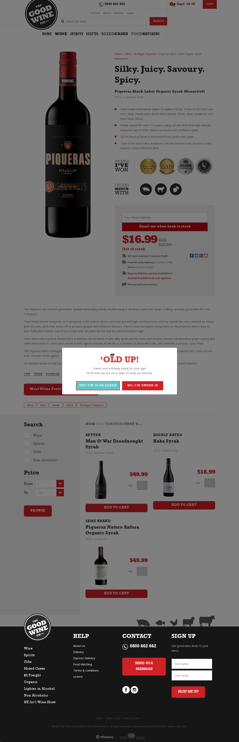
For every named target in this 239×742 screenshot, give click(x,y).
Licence (78, 676)
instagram (134, 689)
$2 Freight (32, 675)
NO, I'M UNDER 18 (142, 385)
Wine (28, 649)
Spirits (29, 655)
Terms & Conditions (86, 670)
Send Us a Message (144, 666)
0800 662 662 (143, 646)
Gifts (27, 662)
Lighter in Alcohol (39, 689)
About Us (79, 646)
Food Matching (82, 664)
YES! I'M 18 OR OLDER (98, 385)
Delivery (78, 652)
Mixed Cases (34, 669)
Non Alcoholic (36, 696)
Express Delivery (84, 658)
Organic (31, 682)
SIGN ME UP (188, 692)
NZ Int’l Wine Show (40, 702)
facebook (126, 689)
